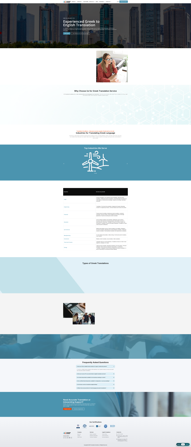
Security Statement (105, 437)
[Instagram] (71, 437)
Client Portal (79, 437)
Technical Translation (93, 437)
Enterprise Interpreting (93, 435)
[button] (63, 163)
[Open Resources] (94, 1)
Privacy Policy (104, 434)
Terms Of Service (105, 435)
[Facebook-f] (64, 437)
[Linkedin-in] (67, 437)
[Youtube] (69, 437)
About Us (79, 434)
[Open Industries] (81, 1)
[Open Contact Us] (110, 1)
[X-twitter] (66, 437)
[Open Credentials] (104, 1)
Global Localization (93, 434)
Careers (78, 435)
